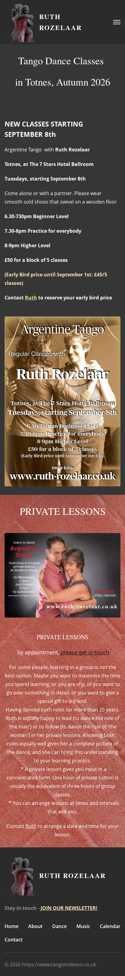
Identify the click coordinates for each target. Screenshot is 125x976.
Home (12, 926)
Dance (59, 926)
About (35, 926)
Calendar (110, 926)
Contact (13, 939)
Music (83, 926)
